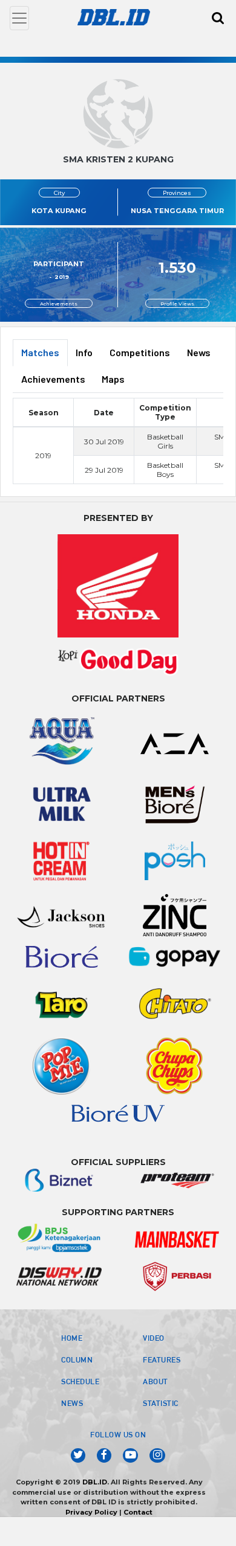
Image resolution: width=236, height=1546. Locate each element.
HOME (71, 1338)
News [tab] (199, 352)
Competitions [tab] (140, 352)
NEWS (72, 1403)
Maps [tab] (113, 379)
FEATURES (161, 1359)
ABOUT (155, 1381)
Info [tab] (84, 352)
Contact (137, 1512)
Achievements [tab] (53, 379)
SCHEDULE (80, 1381)
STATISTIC (161, 1403)
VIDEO (154, 1338)
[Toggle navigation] (19, 18)
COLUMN (77, 1359)
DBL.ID (94, 1482)
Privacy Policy (91, 1512)
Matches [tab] (40, 352)
